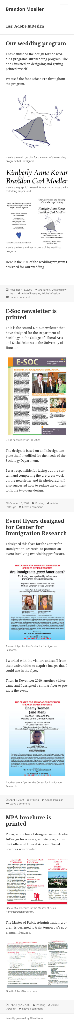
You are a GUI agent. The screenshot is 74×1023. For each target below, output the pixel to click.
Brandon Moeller (25, 9)
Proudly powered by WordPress (24, 1018)
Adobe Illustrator (30, 293)
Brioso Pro (39, 79)
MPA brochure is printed (28, 820)
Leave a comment (19, 297)
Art (40, 289)
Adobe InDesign (51, 293)
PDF (26, 262)
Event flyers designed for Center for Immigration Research (36, 527)
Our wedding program (36, 43)
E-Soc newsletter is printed (31, 314)
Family (46, 289)
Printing (39, 503)
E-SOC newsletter (45, 328)
